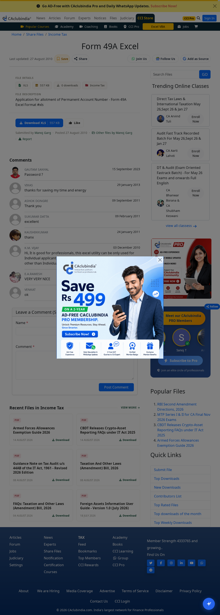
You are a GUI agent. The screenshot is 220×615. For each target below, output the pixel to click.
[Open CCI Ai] (209, 604)
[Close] (160, 259)
